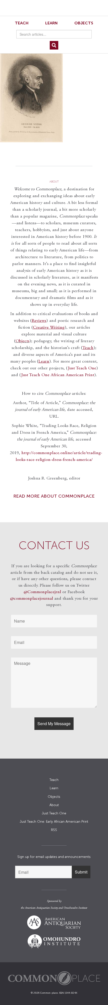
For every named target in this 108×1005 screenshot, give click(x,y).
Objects (83, 23)
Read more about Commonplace (54, 496)
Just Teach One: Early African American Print (54, 821)
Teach (22, 23)
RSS (54, 830)
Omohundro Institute (75, 907)
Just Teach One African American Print (57, 375)
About (54, 805)
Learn (51, 23)
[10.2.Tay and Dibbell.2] (54, 96)
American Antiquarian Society (41, 907)
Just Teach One (82, 368)
